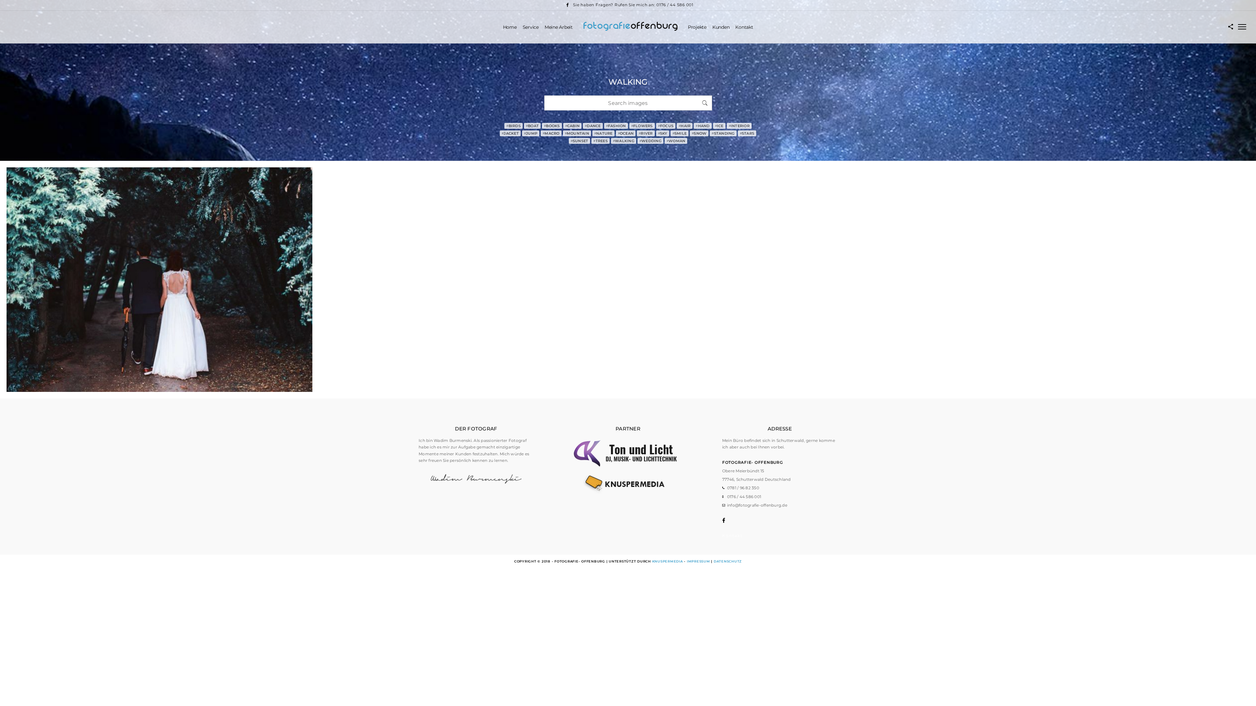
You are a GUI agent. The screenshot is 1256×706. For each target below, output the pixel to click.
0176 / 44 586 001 (744, 496)
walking (623, 141)
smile (679, 133)
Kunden (721, 27)
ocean (626, 133)
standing (723, 133)
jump (530, 133)
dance (593, 126)
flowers (642, 126)
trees (600, 141)
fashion (616, 126)
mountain (577, 133)
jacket (510, 133)
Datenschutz (728, 561)
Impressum (698, 561)
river (646, 133)
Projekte (697, 27)
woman (676, 141)
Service (531, 27)
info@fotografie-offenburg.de (757, 505)
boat (532, 126)
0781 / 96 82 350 (743, 487)
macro (551, 133)
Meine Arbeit (559, 27)
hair (684, 126)
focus (666, 126)
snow (699, 133)
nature (603, 133)
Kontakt (744, 27)
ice (719, 126)
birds (513, 126)
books (552, 126)
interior (739, 126)
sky (662, 133)
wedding (650, 141)
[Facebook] (567, 5)
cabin (572, 126)
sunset (579, 141)
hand (702, 126)
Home (510, 27)
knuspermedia (667, 561)
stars (747, 133)
